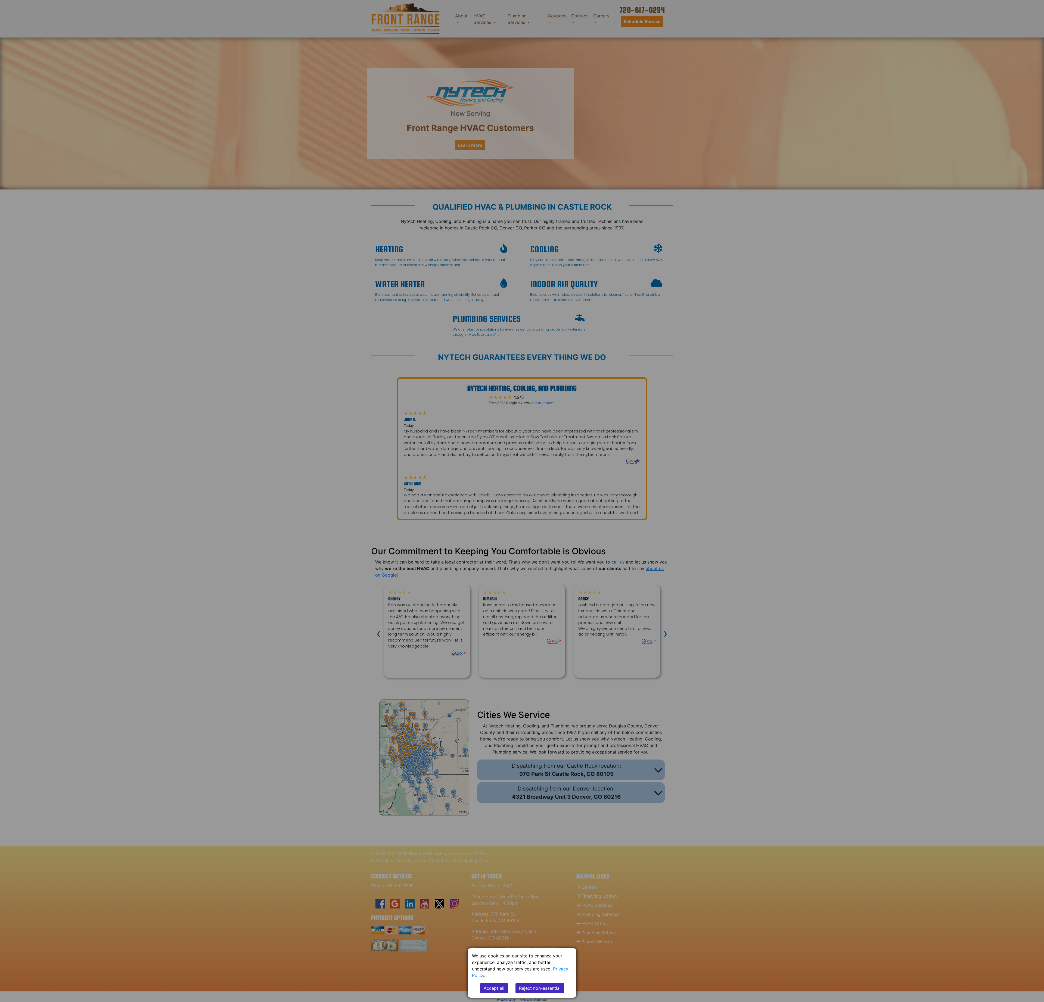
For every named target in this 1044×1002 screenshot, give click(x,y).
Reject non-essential (540, 988)
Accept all (494, 988)
